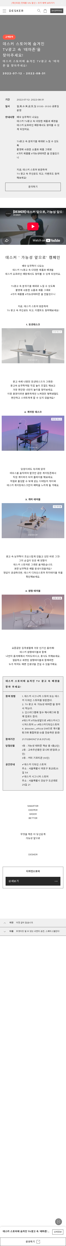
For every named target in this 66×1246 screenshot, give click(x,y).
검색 (39, 11)
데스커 (16, 10)
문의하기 (33, 186)
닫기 (62, 3)
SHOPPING (56, 10)
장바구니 (45, 11)
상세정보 (58, 1232)
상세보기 (13, 881)
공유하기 (30, 1241)
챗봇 (58, 1221)
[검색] (39, 11)
